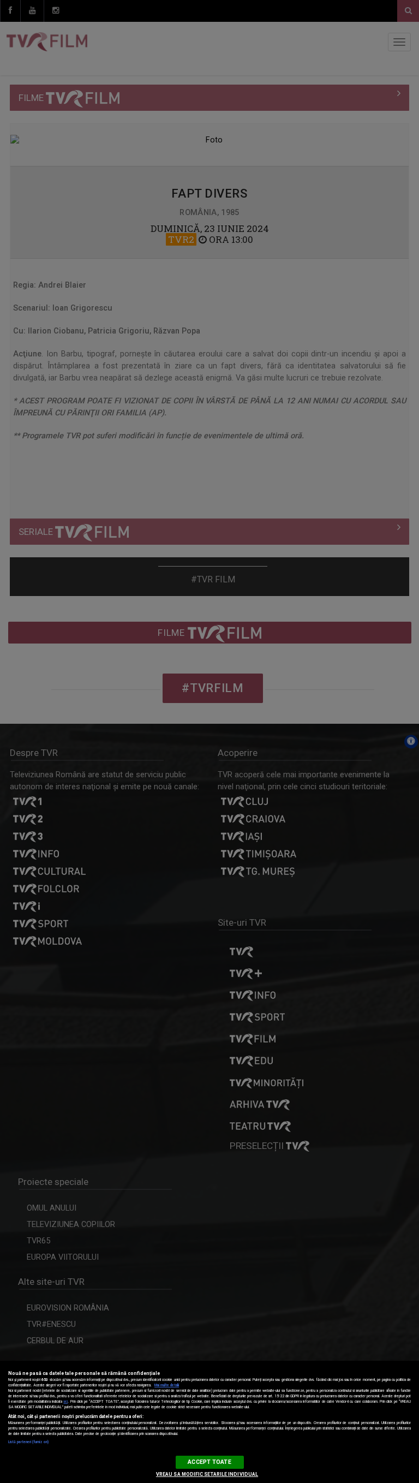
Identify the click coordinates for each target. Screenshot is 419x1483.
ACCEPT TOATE (209, 1462)
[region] (209, 1422)
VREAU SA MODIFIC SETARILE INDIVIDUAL (207, 1474)
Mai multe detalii (166, 1385)
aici (65, 1401)
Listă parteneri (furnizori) (28, 1442)
